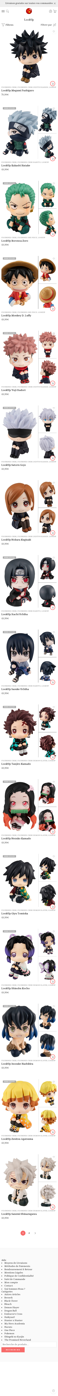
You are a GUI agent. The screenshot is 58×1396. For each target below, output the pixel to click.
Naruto (8, 1327)
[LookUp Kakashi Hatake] (29, 132)
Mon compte (11, 1282)
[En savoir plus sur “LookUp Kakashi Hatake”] (52, 158)
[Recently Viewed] (53, 1391)
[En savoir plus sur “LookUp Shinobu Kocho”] (52, 981)
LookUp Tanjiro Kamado (16, 764)
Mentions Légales (13, 1272)
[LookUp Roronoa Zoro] (29, 207)
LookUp (52, 87)
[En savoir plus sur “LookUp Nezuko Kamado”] (52, 831)
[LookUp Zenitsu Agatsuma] (29, 1105)
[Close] (54, 3)
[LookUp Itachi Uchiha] (29, 581)
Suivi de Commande (14, 1279)
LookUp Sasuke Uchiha (15, 689)
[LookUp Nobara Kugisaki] (29, 506)
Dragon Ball (10, 1310)
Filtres (9, 25)
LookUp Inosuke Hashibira (17, 1063)
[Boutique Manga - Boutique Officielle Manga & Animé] (29, 11)
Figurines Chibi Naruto (29, 162)
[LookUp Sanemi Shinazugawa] (29, 1180)
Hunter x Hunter (13, 1320)
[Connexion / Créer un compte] (50, 11)
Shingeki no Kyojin (14, 1336)
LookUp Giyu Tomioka (14, 913)
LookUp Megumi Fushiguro (17, 90)
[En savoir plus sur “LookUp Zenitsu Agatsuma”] (52, 1132)
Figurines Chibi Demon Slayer (32, 761)
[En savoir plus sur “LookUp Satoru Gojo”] (52, 458)
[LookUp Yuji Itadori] (29, 357)
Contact (8, 1285)
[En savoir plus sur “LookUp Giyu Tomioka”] (52, 906)
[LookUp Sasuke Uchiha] (29, 656)
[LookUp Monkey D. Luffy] (29, 282)
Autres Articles (12, 1294)
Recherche (13, 1350)
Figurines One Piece (27, 238)
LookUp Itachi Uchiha (14, 614)
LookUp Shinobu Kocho (15, 988)
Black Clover (11, 1301)
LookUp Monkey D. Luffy (16, 315)
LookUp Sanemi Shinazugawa (19, 1214)
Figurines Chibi (9, 87)
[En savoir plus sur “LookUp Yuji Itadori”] (52, 383)
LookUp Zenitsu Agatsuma (17, 1139)
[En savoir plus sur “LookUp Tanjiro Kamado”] (52, 757)
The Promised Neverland (17, 1340)
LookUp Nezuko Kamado (16, 838)
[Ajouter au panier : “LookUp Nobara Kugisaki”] (52, 532)
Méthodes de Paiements (17, 1266)
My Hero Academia (14, 1323)
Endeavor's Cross (13, 1314)
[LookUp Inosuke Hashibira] (29, 1030)
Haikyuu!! (9, 1317)
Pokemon (9, 1333)
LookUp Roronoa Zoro (14, 240)
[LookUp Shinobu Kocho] (29, 955)
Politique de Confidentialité (19, 1276)
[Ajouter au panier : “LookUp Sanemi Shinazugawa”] (52, 1207)
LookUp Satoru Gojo (13, 465)
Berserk (8, 1297)
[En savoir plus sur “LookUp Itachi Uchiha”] (52, 607)
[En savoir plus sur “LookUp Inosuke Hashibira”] (52, 1056)
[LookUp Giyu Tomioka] (29, 880)
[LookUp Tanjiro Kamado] (29, 730)
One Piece (9, 1330)
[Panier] (55, 11)
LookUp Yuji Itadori (13, 390)
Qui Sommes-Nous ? (14, 1289)
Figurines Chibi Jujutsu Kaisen (32, 87)
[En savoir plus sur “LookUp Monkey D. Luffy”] (52, 308)
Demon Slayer (11, 1307)
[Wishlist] (54, 31)
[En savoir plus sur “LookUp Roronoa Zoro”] (52, 233)
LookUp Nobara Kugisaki (16, 539)
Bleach (8, 1304)
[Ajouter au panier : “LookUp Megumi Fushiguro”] (52, 83)
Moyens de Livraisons (15, 1263)
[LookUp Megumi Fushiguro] (29, 56)
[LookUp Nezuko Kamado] (29, 805)
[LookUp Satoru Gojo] (29, 431)
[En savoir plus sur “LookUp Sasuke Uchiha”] (52, 682)
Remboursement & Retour (18, 1269)
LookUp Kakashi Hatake (15, 165)
